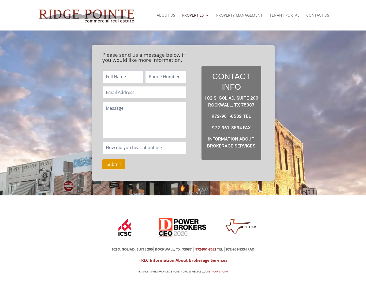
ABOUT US (166, 15)
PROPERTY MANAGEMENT (239, 15)
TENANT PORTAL (284, 15)
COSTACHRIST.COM (217, 271)
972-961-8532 (227, 116)
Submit (114, 164)
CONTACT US (317, 15)
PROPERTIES (193, 15)
